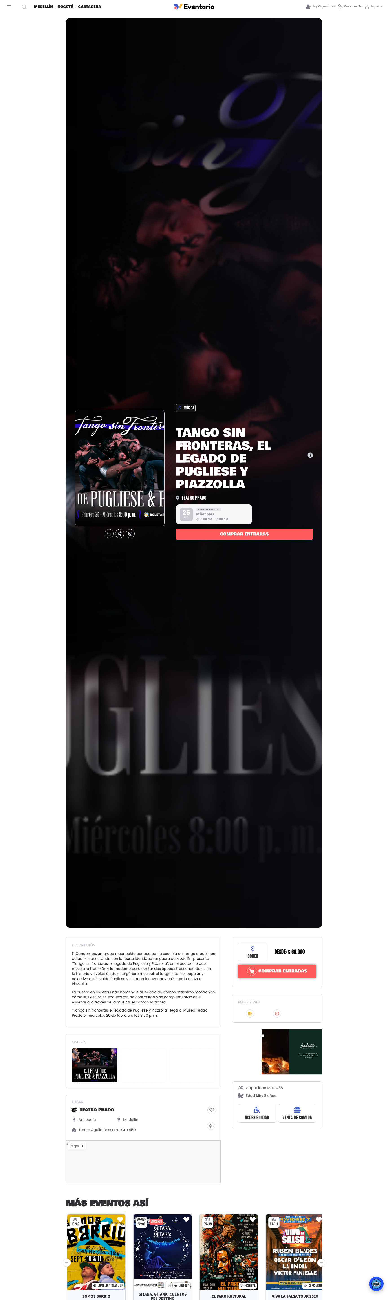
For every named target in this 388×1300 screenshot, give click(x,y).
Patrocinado (251, 1035)
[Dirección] (211, 1126)
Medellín (130, 1119)
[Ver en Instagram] (130, 534)
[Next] (321, 1263)
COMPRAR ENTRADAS (244, 534)
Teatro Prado (194, 498)
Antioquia (87, 1119)
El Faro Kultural (229, 1296)
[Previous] (67, 1263)
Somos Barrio (96, 1296)
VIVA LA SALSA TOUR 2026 (295, 1296)
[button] (109, 534)
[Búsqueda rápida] (26, 7)
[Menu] (10, 6)
